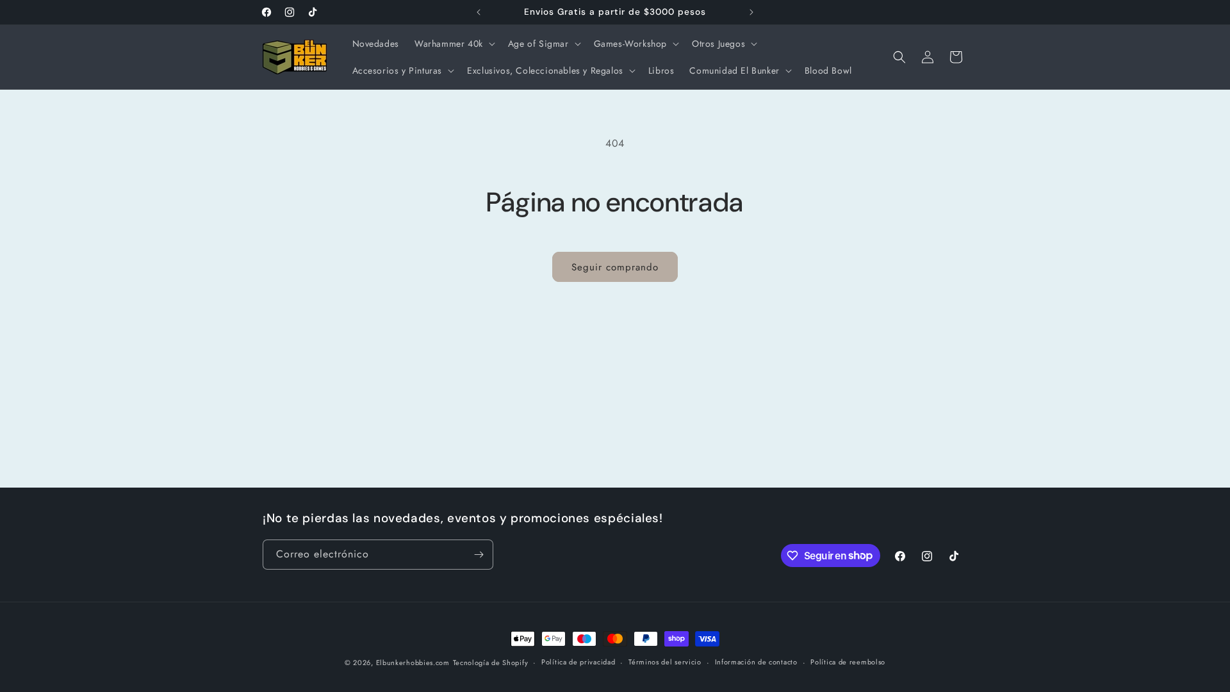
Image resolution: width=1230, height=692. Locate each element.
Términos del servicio (664, 662)
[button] (453, 43)
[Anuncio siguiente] (751, 12)
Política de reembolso (847, 662)
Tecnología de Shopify (491, 662)
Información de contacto (756, 662)
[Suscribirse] (478, 555)
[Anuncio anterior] (478, 12)
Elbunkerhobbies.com (413, 662)
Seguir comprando (615, 267)
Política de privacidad (578, 662)
